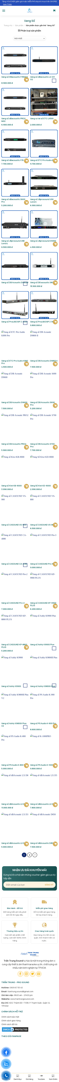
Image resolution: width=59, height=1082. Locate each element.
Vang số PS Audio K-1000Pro (43, 765)
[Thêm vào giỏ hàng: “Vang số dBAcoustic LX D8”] (26, 804)
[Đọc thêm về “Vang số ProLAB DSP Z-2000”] (25, 323)
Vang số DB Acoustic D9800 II (43, 361)
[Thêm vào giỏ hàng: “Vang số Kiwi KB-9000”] (26, 486)
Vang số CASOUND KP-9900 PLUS (43, 604)
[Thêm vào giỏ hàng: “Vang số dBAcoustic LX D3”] (26, 844)
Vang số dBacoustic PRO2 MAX (13, 119)
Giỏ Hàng (29, 1079)
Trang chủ (8, 25)
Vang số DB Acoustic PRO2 (13, 444)
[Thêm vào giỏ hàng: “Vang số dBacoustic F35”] (26, 160)
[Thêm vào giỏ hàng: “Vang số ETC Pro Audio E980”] (55, 160)
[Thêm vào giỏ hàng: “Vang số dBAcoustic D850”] (55, 844)
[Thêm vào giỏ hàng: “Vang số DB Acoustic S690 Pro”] (55, 405)
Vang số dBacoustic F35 (12, 160)
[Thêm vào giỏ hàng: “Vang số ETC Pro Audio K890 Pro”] (26, 363)
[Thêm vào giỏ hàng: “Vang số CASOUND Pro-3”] (55, 564)
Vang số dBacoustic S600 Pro (13, 200)
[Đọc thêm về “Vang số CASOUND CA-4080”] (25, 565)
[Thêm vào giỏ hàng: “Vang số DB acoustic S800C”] (55, 282)
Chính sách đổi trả (9, 1024)
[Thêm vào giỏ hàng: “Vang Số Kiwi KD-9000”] (55, 486)
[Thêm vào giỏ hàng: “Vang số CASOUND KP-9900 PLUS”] (55, 606)
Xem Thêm (7, 4)
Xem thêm (53, 1079)
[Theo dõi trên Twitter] (32, 974)
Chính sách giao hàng (11, 1020)
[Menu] (3, 10)
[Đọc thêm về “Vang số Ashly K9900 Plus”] (54, 648)
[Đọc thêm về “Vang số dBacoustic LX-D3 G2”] (54, 80)
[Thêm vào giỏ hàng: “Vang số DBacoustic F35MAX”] (26, 79)
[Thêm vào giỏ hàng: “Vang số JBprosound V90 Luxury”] (55, 202)
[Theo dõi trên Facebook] (20, 974)
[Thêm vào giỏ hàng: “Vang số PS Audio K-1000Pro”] (55, 765)
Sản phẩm (19, 25)
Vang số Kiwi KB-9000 (11, 485)
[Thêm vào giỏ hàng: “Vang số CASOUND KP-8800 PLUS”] (26, 647)
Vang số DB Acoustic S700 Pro (42, 445)
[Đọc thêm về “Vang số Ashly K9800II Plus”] (54, 685)
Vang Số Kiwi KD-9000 (40, 485)
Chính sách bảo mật (10, 1016)
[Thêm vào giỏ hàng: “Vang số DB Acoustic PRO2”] (26, 447)
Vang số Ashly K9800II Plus (42, 686)
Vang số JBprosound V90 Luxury (42, 200)
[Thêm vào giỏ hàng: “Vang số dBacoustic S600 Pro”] (26, 202)
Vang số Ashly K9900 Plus (42, 644)
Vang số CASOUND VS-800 (42, 525)
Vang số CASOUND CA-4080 (14, 564)
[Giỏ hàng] (54, 10)
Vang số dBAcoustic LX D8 (13, 804)
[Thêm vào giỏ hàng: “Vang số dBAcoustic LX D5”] (55, 804)
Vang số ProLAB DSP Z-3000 (43, 321)
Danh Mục (18, 1079)
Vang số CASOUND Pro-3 (41, 564)
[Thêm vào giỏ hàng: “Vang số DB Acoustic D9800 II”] (55, 363)
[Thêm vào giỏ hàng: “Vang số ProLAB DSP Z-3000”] (55, 321)
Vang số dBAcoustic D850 (42, 843)
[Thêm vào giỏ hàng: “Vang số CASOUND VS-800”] (55, 525)
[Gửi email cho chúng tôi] (39, 974)
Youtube (41, 1079)
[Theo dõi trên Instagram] (26, 974)
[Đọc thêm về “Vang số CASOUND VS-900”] (25, 526)
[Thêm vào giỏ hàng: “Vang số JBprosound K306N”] (55, 244)
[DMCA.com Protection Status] (15, 1029)
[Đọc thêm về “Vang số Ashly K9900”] (25, 685)
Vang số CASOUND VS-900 (13, 525)
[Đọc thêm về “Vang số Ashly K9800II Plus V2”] (25, 727)
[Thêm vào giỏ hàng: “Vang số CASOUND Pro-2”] (26, 606)
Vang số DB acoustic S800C (43, 282)
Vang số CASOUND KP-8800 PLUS (14, 645)
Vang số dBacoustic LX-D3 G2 (42, 78)
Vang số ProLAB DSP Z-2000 (14, 321)
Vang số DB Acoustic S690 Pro (42, 403)
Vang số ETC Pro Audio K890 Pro (14, 362)
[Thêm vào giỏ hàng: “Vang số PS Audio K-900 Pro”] (55, 726)
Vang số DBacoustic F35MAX (14, 77)
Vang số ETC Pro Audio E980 (43, 160)
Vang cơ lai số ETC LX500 (42, 118)
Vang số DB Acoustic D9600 (14, 402)
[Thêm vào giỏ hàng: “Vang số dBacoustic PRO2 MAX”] (26, 121)
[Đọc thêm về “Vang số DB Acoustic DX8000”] (25, 284)
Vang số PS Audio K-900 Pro (43, 723)
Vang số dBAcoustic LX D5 (42, 804)
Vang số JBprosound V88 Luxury (12, 242)
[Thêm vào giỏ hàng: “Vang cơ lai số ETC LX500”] (55, 121)
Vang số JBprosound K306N (43, 241)
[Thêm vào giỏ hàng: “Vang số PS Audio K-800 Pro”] (26, 765)
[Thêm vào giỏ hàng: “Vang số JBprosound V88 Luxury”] (26, 244)
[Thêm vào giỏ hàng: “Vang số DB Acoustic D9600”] (26, 405)
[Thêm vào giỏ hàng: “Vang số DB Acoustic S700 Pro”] (55, 447)
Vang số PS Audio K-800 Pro (14, 765)
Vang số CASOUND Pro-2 (13, 603)
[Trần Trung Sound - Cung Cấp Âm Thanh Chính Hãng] (29, 11)
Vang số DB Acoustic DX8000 (14, 282)
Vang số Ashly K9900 (11, 686)
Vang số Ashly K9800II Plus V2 (13, 724)
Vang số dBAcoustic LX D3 (13, 843)
